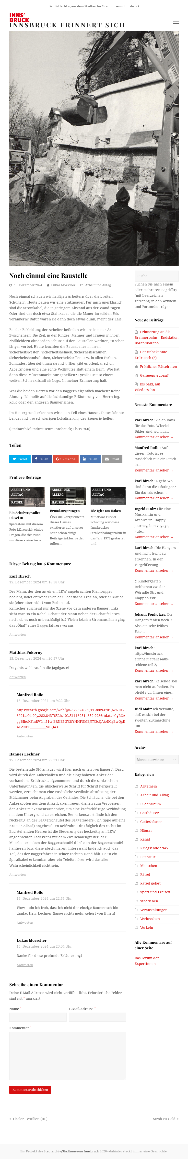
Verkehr (147, 927)
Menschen (148, 866)
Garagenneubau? (154, 375)
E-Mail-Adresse (82, 1009)
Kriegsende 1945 (154, 848)
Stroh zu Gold (164, 1119)
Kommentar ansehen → (154, 437)
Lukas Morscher (63, 285)
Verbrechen (150, 919)
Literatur (147, 857)
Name (15, 1009)
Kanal (145, 839)
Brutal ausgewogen (65, 510)
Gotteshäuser (151, 822)
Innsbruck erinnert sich (67, 25)
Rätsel (17, 502)
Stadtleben (149, 901)
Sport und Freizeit (155, 892)
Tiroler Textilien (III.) (29, 1119)
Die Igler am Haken (106, 510)
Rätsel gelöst (150, 883)
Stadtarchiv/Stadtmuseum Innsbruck (71, 1151)
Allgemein (148, 786)
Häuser (58, 502)
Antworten (17, 634)
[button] (19, 459)
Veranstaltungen (153, 910)
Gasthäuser (149, 813)
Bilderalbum (150, 804)
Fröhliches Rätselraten (158, 367)
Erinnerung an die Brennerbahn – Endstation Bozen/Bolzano (156, 337)
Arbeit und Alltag (98, 285)
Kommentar (20, 1028)
